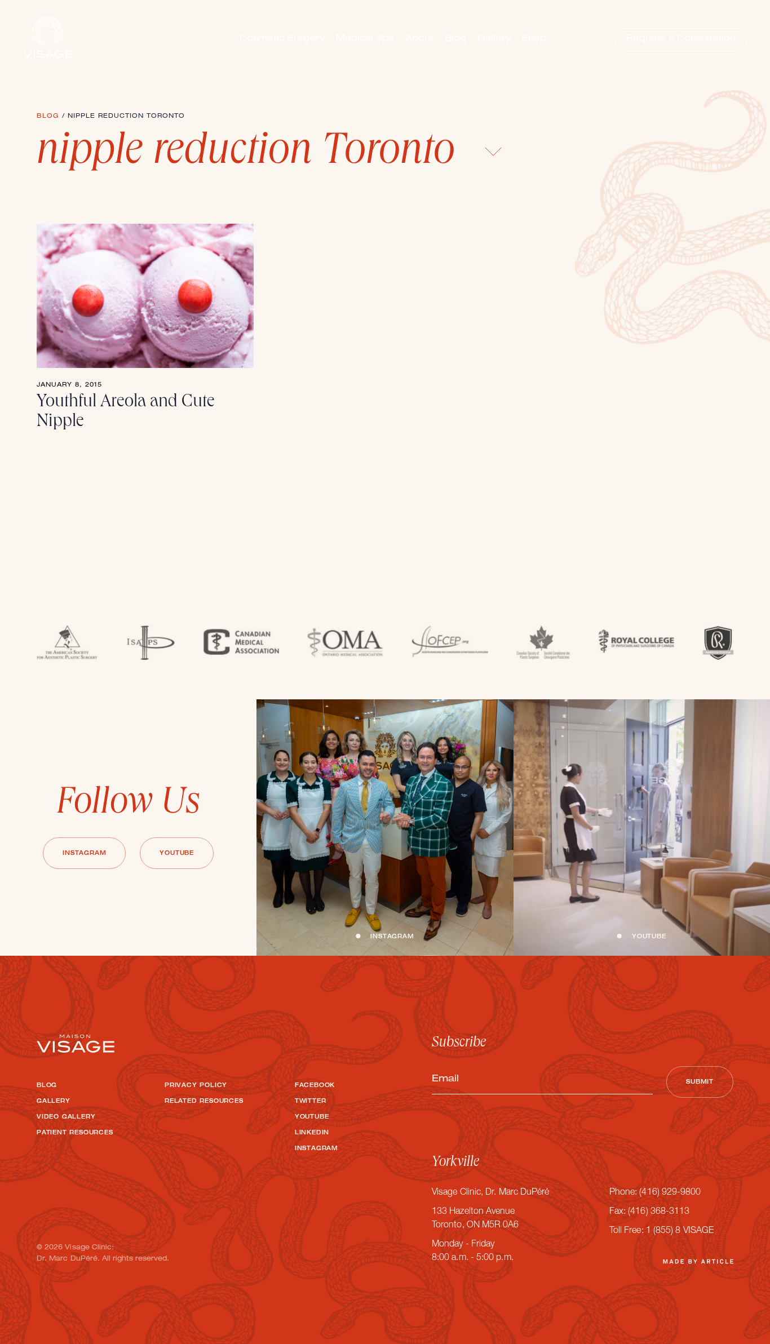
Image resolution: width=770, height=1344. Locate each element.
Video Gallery (66, 1117)
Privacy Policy (196, 1086)
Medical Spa (365, 39)
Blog (455, 39)
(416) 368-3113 (658, 1212)
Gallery (494, 39)
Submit (700, 1082)
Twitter (310, 1102)
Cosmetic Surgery (282, 39)
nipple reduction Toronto (251, 153)
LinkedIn (312, 1133)
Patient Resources (75, 1133)
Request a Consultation (681, 39)
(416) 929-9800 (670, 1192)
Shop (534, 39)
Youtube (177, 854)
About (419, 39)
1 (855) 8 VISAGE (680, 1231)
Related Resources (204, 1102)
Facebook (315, 1086)
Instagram (84, 854)
